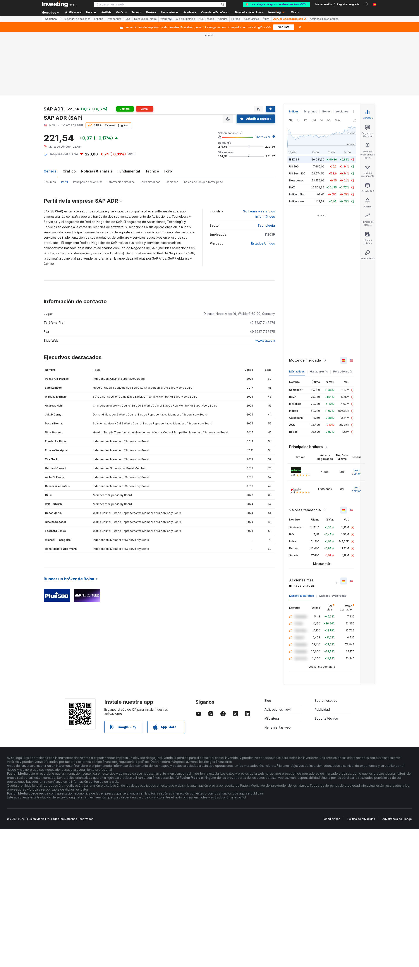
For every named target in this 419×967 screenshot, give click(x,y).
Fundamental (129, 171)
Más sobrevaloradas (332, 595)
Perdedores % (342, 371)
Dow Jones (296, 180)
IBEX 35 (294, 159)
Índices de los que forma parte (203, 182)
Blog (267, 700)
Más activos (297, 371)
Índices (294, 111)
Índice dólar (296, 194)
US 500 (294, 166)
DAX (292, 187)
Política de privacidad (361, 818)
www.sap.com (265, 340)
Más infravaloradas (301, 595)
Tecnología (266, 225)
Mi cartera (271, 718)
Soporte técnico (326, 718)
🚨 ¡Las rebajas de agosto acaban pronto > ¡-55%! (276, 4)
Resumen (50, 182)
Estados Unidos (263, 243)
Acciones (51, 19)
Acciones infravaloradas (324, 19)
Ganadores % (319, 371)
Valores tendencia (305, 510)
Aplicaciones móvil (277, 709)
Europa (235, 19)
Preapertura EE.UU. (119, 19)
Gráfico (69, 171)
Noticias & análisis (96, 171)
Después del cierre (145, 19)
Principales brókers (306, 447)
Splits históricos (150, 182)
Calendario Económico (215, 12)
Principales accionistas (88, 182)
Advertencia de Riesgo (397, 818)
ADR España (206, 19)
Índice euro (296, 201)
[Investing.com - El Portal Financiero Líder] (59, 4)
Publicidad (322, 709)
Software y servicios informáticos (259, 213)
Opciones (172, 182)
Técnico (152, 171)
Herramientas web (277, 727)
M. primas (310, 111)
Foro (168, 171)
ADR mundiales (185, 19)
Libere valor (262, 137)
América (223, 19)
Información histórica (121, 182)
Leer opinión (356, 472)
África (266, 19)
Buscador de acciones (249, 12)
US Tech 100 (297, 173)
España (98, 19)
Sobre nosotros (326, 700)
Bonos (326, 111)
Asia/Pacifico (251, 19)
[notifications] (366, 4)
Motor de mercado (305, 360)
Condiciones (332, 818)
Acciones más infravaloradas (302, 583)
